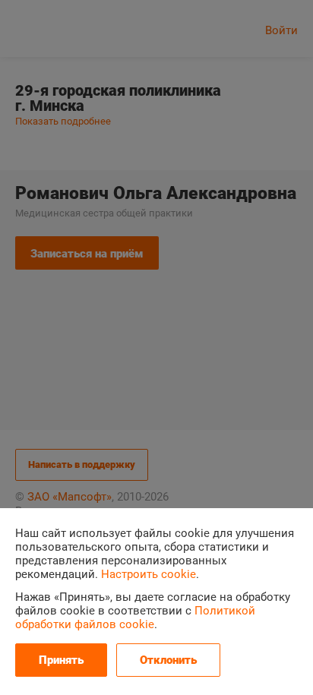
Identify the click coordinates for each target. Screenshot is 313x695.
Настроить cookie (148, 574)
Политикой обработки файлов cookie (135, 617)
